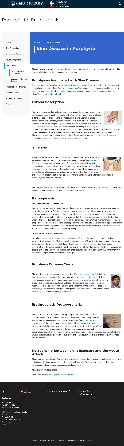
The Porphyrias (12, 48)
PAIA (90, 441)
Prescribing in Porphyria (16, 87)
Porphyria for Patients (56, 391)
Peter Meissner (13, 408)
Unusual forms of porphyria (48, 94)
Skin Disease (12, 65)
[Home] (16, 391)
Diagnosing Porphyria (14, 54)
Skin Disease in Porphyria (18, 72)
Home (8, 42)
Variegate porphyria (67, 85)
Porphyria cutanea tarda (68, 88)
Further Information (14, 98)
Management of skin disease (19, 80)
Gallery (9, 104)
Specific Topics (12, 93)
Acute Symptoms (13, 60)
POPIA (85, 441)
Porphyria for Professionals (84, 392)
